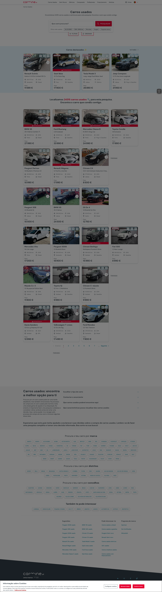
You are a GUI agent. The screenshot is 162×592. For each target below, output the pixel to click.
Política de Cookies (20, 590)
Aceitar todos (138, 586)
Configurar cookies (111, 586)
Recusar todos (125, 586)
